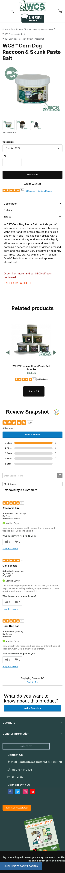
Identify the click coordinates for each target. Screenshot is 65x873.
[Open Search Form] (12, 11)
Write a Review (45, 191)
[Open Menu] (4, 11)
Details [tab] (8, 210)
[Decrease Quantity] (6, 162)
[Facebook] (10, 791)
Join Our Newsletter (17, 807)
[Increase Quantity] (18, 162)
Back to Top (32, 682)
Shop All (34, 391)
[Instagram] (25, 791)
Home (5, 29)
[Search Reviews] (59, 475)
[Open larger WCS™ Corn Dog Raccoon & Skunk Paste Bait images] (32, 89)
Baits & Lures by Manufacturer (39, 29)
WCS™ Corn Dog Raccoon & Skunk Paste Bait (23, 39)
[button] (9, 124)
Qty (4, 155)
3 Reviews (30, 191)
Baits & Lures (17, 29)
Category (9, 722)
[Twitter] (17, 791)
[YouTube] (32, 791)
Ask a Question (32, 708)
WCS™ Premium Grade (13, 34)
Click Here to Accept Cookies (21, 866)
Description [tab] (10, 203)
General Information (16, 733)
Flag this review (10, 548)
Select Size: (8, 142)
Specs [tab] (7, 216)
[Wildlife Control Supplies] (32, 6)
